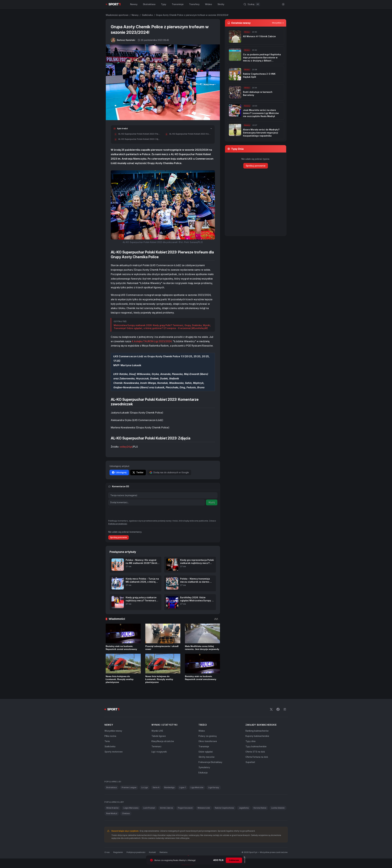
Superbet (250, 762)
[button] (163, 205)
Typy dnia (250, 741)
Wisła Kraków (112, 808)
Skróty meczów (206, 757)
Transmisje (178, 4)
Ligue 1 (182, 787)
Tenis (107, 741)
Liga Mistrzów (197, 787)
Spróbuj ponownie (118, 537)
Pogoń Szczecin (185, 808)
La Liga (144, 787)
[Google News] (285, 709)
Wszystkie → (278, 23)
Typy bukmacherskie (256, 746)
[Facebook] (278, 709)
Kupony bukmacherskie (257, 736)
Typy (163, 4)
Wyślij (211, 502)
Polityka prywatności (136, 852)
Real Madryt (111, 813)
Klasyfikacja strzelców (162, 741)
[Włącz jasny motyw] (283, 4)
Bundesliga (169, 787)
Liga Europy (213, 787)
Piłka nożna (110, 736)
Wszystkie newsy (113, 730)
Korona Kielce (260, 808)
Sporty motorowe (113, 751)
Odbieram (234, 860)
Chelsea (126, 813)
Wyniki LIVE (157, 730)
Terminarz (156, 746)
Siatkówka (147, 15)
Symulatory (204, 767)
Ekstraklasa (149, 4)
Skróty (221, 4)
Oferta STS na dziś (255, 751)
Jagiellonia (244, 808)
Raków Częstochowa (224, 808)
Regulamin (118, 852)
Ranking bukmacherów (257, 730)
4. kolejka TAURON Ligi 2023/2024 (152, 341)
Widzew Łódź (204, 808)
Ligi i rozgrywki (159, 751)
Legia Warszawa (130, 808)
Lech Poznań (149, 808)
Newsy (133, 4)
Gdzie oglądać (205, 751)
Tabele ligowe (158, 736)
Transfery (194, 4)
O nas (107, 852)
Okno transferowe (207, 741)
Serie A (156, 787)
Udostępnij (121, 472)
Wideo (208, 4)
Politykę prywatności (117, 524)
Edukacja (203, 772)
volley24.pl (126, 446)
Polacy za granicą (207, 736)
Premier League (129, 787)
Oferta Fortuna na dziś (256, 757)
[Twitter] (271, 709)
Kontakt (152, 852)
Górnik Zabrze (166, 808)
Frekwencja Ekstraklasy (210, 762)
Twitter (139, 472)
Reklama (163, 852)
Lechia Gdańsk (278, 808)
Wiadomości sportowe (117, 15)
